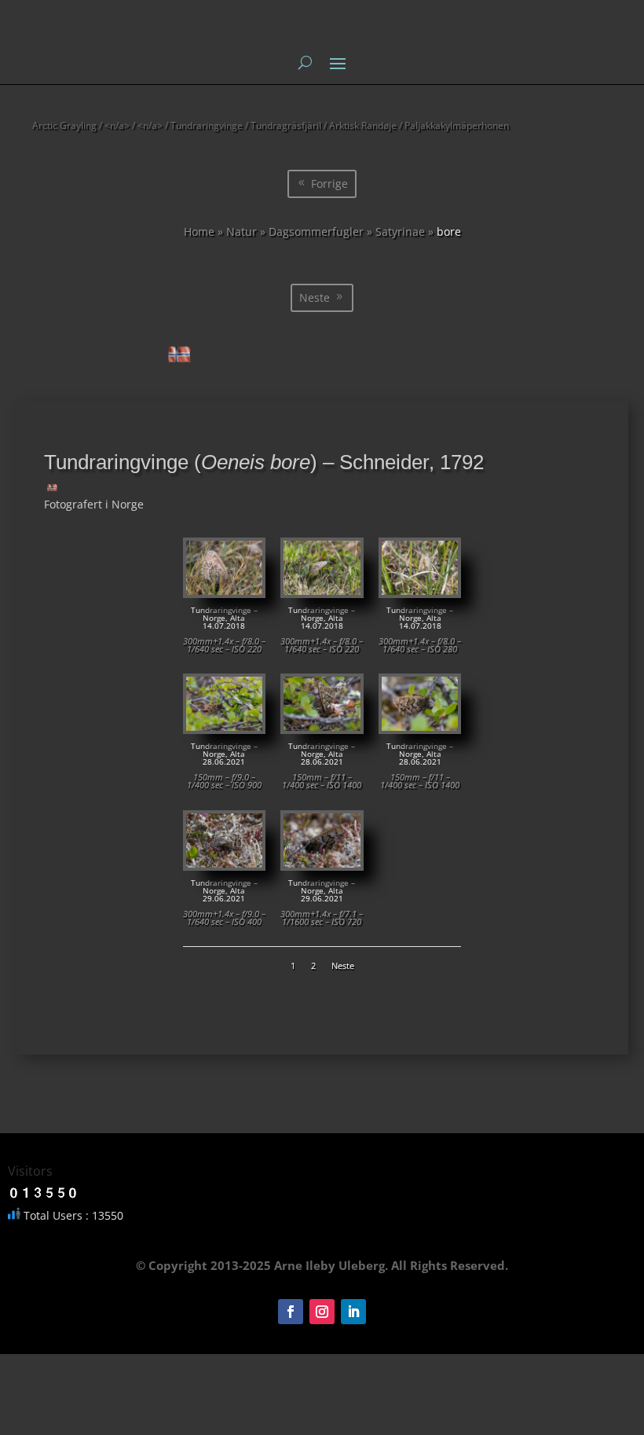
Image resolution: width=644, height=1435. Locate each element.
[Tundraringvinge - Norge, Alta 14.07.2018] (224, 590)
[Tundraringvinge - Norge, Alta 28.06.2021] (224, 726)
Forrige (329, 183)
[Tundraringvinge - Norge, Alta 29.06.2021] (224, 863)
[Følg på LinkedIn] (353, 1311)
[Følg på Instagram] (322, 1311)
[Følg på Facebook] (290, 1311)
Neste (314, 297)
